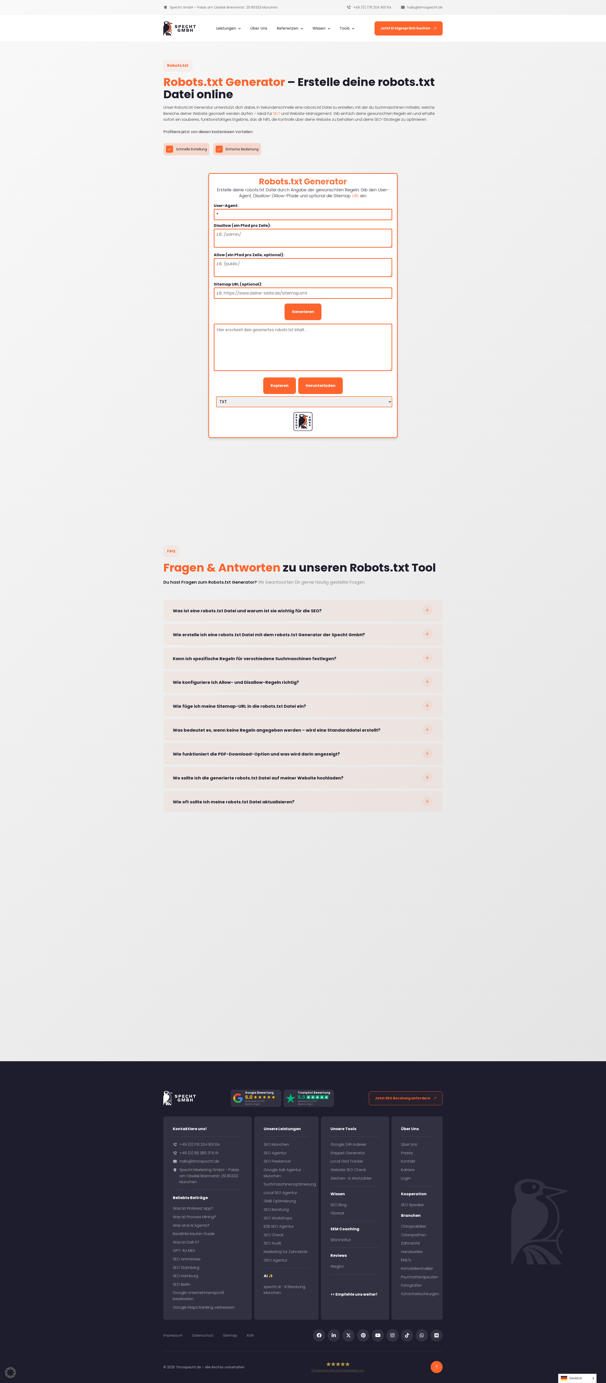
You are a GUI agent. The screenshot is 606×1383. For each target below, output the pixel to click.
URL (355, 196)
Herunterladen (320, 385)
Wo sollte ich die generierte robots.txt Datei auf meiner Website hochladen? (258, 778)
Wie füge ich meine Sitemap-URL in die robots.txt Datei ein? (239, 706)
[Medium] (436, 1335)
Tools (345, 28)
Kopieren (280, 385)
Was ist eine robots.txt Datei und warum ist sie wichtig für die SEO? (247, 611)
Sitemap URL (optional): (238, 284)
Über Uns (258, 28)
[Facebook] (319, 1335)
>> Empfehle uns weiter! (354, 1294)
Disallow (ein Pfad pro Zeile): (242, 226)
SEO (276, 113)
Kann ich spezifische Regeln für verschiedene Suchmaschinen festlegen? (254, 659)
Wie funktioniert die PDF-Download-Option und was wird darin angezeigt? (256, 754)
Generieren (303, 311)
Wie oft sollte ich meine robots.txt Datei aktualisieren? (233, 802)
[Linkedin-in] (334, 1335)
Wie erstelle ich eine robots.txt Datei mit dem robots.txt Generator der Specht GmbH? (269, 635)
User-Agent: (226, 206)
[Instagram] (392, 1335)
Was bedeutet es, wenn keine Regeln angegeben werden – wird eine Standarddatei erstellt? (276, 730)
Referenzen (287, 28)
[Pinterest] (363, 1335)
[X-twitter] (348, 1335)
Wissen (318, 28)
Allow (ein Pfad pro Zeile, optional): (249, 255)
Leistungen (226, 28)
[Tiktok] (407, 1335)
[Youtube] (378, 1335)
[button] (303, 610)
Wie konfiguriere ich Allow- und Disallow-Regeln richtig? (236, 682)
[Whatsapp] (422, 1335)
